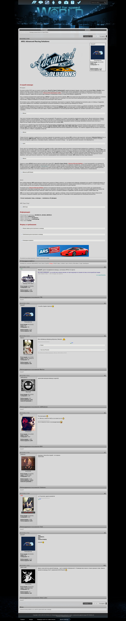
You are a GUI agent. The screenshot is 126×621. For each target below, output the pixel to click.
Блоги (53, 3)
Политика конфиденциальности (63, 616)
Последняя (102, 36)
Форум (41, 3)
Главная (34, 3)
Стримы (60, 3)
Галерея (66, 3)
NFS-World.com (47, 615)
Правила (79, 3)
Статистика (47, 3)
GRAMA (44, 215)
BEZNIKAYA (38, 215)
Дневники (87, 30)
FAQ (72, 3)
